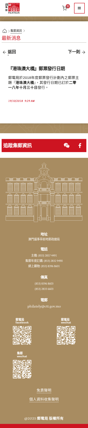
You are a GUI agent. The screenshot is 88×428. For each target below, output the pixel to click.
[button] (79, 8)
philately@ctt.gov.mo (44, 306)
